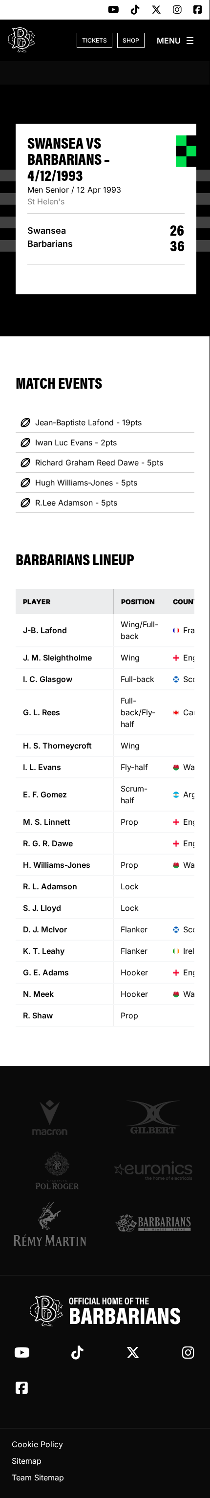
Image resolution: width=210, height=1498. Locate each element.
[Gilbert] (153, 1117)
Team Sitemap (38, 1477)
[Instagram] (177, 10)
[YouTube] (113, 10)
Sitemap (27, 1461)
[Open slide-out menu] (175, 40)
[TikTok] (135, 10)
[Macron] (57, 1117)
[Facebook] (197, 10)
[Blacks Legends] (153, 1224)
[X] (156, 10)
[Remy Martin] (57, 1224)
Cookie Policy (37, 1444)
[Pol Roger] (57, 1170)
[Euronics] (153, 1170)
